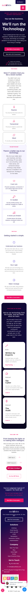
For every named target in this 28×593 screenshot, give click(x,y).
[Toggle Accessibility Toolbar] (2, 590)
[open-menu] (23, 7)
